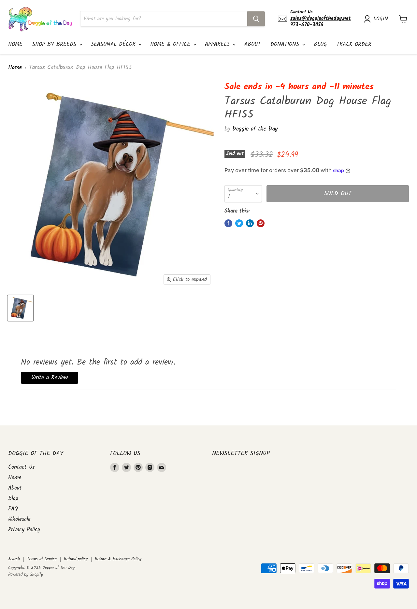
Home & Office (171, 44)
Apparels (218, 44)
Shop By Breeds (55, 44)
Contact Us (21, 467)
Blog (320, 44)
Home (15, 44)
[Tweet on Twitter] (239, 223)
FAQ (13, 509)
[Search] (256, 18)
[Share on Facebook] (228, 223)
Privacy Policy (24, 529)
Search (14, 559)
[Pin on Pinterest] (261, 223)
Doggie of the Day (255, 129)
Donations (285, 44)
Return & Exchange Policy (118, 559)
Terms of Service (42, 559)
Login (380, 19)
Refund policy (76, 559)
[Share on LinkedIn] (250, 223)
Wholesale (19, 519)
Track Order (354, 44)
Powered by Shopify (25, 574)
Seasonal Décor (114, 44)
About (252, 44)
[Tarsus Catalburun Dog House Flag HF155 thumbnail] (20, 308)
